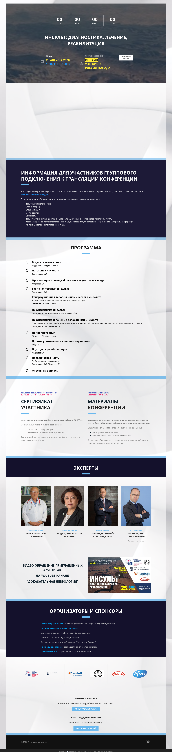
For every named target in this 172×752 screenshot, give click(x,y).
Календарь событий (86, 728)
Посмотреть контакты (86, 709)
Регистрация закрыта (126, 57)
